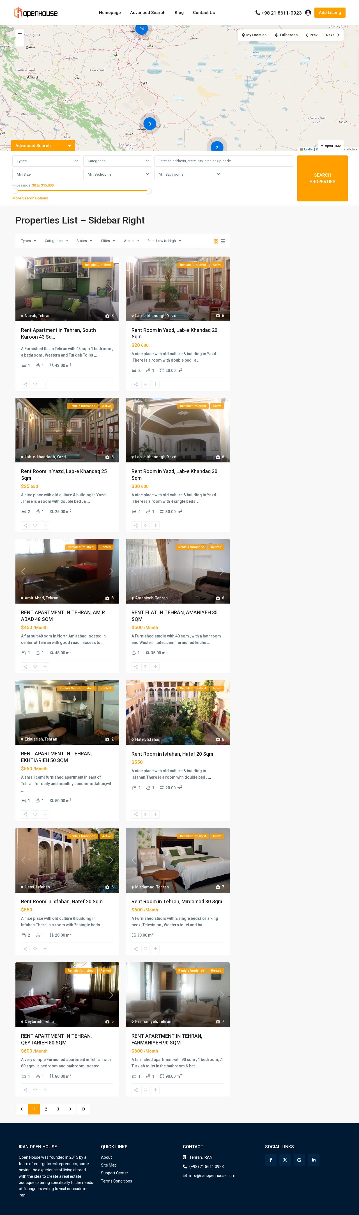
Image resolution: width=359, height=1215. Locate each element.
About (106, 1157)
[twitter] (285, 1160)
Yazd (171, 315)
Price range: (21, 185)
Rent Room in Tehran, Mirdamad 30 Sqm (177, 901)
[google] (299, 1160)
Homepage (110, 12)
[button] (143, 29)
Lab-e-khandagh (150, 315)
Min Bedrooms (100, 174)
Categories (96, 161)
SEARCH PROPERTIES (322, 178)
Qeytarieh (33, 1021)
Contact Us (204, 12)
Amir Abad (34, 598)
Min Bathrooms (171, 174)
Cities (105, 241)
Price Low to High (162, 241)
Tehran (44, 315)
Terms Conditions (116, 1181)
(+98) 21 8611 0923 (206, 1166)
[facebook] (271, 1160)
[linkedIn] (313, 1160)
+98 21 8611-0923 (281, 13)
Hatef (140, 739)
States (82, 241)
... (95, 355)
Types (22, 161)
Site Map (109, 1165)
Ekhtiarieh (34, 739)
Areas (129, 241)
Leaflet (308, 149)
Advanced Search (147, 12)
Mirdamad (145, 887)
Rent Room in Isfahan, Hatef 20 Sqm (172, 754)
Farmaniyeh (146, 1021)
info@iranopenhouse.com (212, 1175)
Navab (30, 315)
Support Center (114, 1173)
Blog (179, 12)
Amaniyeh (144, 598)
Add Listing (330, 12)
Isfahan (153, 739)
